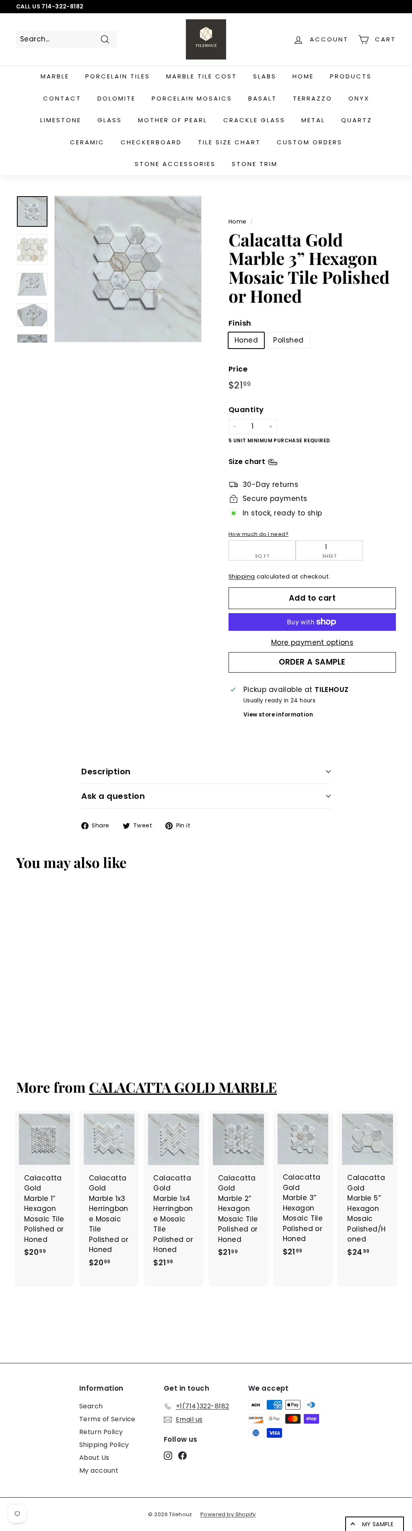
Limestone (60, 120)
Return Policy (101, 1432)
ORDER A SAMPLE (312, 662)
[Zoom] (128, 269)
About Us (94, 1457)
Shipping (242, 577)
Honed (246, 340)
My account (98, 1470)
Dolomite (116, 98)
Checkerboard (151, 142)
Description (106, 771)
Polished (288, 340)
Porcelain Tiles (117, 76)
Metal (313, 120)
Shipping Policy (104, 1444)
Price (238, 369)
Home (303, 76)
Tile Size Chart (229, 142)
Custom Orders (309, 142)
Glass (109, 120)
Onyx (358, 98)
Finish (240, 323)
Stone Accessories (175, 164)
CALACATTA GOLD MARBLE (183, 1086)
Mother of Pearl (172, 120)
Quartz (356, 120)
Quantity (246, 409)
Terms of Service (107, 1419)
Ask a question (113, 796)
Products (351, 76)
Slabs (264, 76)
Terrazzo (312, 98)
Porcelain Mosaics (192, 98)
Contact (62, 98)
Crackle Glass (254, 120)
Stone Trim (255, 164)
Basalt (262, 98)
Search (91, 1406)
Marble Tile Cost (201, 76)
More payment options (312, 642)
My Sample (377, 1524)
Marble (55, 76)
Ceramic (87, 142)
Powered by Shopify (228, 1514)
